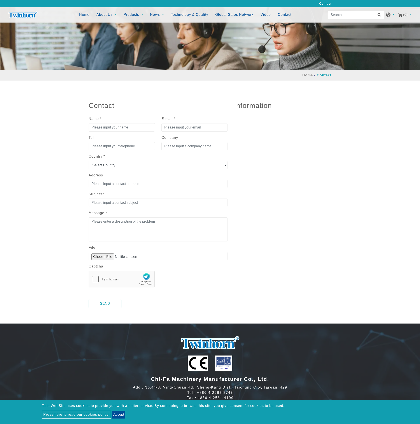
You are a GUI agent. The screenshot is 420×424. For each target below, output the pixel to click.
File (92, 247)
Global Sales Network (234, 14)
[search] (380, 15)
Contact (284, 14)
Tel (91, 137)
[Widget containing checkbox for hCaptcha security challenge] (122, 279)
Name (95, 119)
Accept (118, 414)
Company (169, 137)
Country (97, 156)
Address (96, 175)
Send (105, 303)
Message (98, 213)
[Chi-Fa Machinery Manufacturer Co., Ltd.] (23, 14)
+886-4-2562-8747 (215, 392)
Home (85, 14)
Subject (97, 194)
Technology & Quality (189, 14)
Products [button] (132, 14)
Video (266, 14)
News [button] (155, 14)
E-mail (168, 119)
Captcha (96, 266)
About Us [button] (105, 14)
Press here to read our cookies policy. (76, 414)
